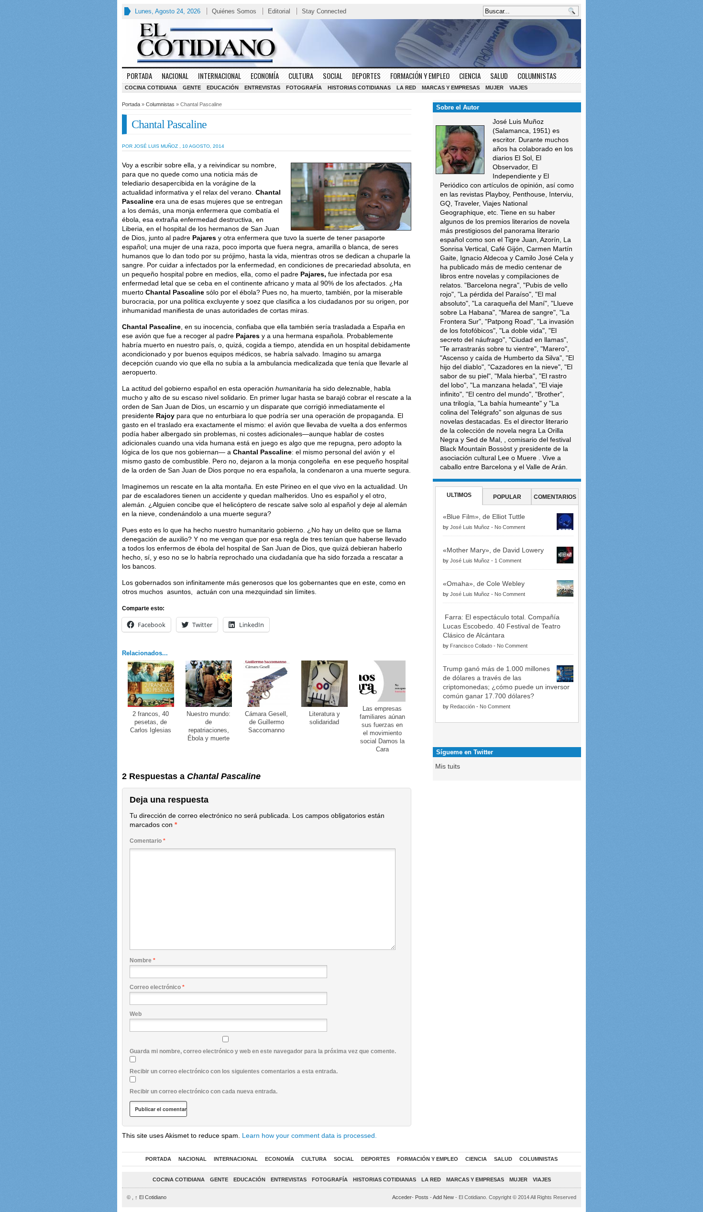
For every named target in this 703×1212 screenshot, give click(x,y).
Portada (139, 75)
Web (136, 1014)
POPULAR (507, 497)
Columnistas (537, 75)
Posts (421, 1197)
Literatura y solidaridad (324, 718)
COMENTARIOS (555, 497)
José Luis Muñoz (470, 527)
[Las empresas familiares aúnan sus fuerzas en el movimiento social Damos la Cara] (382, 681)
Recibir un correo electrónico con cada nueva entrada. (203, 1091)
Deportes (366, 75)
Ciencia (470, 75)
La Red (406, 87)
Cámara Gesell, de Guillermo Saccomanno (266, 722)
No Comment (509, 527)
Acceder (402, 1197)
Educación (223, 87)
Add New (443, 1197)
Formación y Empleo (420, 75)
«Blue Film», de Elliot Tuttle (484, 516)
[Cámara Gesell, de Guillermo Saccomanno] (266, 684)
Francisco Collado (471, 646)
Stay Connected (324, 11)
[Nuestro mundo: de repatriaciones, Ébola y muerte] (209, 684)
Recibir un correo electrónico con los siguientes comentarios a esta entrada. (234, 1071)
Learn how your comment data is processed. (309, 1135)
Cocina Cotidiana (151, 87)
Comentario (147, 840)
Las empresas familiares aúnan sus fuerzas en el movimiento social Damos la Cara (382, 729)
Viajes (518, 87)
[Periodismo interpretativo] (351, 43)
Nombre (142, 960)
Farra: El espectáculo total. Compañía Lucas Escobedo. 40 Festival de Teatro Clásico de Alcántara (501, 626)
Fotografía (304, 87)
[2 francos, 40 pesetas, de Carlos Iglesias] (151, 684)
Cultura (300, 75)
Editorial (279, 11)
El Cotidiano (150, 1197)
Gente (192, 87)
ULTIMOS (459, 495)
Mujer (494, 87)
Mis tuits (447, 766)
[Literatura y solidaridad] (324, 684)
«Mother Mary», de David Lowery (493, 550)
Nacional (175, 75)
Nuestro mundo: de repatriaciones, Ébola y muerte (209, 726)
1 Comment (507, 560)
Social (332, 75)
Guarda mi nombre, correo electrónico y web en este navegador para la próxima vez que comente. (263, 1051)
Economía (265, 75)
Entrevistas (262, 87)
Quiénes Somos (234, 11)
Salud (499, 75)
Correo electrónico (157, 987)
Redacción (462, 706)
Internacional (219, 75)
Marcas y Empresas (451, 87)
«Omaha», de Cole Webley (484, 583)
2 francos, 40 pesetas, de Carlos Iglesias (150, 722)
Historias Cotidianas (359, 87)
